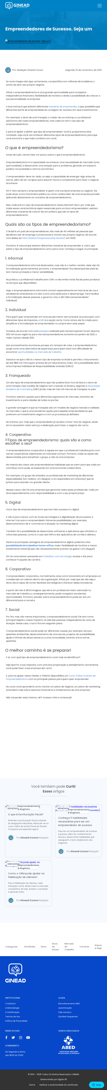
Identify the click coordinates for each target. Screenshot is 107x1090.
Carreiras (84, 946)
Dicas (43, 946)
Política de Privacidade (16, 1021)
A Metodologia (12, 1008)
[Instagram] (20, 1037)
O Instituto (10, 1003)
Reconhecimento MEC (69, 1003)
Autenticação (65, 1008)
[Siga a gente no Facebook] (6, 1037)
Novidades (29, 946)
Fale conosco (64, 1012)
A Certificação (12, 1012)
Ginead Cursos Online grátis (17, 5)
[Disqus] (53, 741)
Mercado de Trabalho (69, 946)
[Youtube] (28, 1037)
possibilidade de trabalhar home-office (30, 545)
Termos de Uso (12, 1016)
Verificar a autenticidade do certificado (58, 1084)
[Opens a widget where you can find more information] (96, 1085)
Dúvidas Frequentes (68, 1016)
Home (32, 1084)
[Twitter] (13, 1037)
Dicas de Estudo (55, 946)
